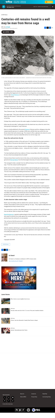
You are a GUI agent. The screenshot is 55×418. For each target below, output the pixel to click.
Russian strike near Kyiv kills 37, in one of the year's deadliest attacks (27, 310)
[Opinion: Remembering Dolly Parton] (5, 330)
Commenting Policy (46, 396)
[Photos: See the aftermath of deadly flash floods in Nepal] (5, 321)
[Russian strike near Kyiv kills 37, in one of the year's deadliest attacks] (5, 311)
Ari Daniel (8, 27)
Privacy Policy (34, 396)
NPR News (13, 308)
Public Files (44, 393)
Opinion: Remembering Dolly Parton (19, 330)
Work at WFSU (23, 396)
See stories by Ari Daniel (16, 261)
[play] (4, 6)
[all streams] (53, 6)
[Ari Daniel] (4, 258)
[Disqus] (27, 371)
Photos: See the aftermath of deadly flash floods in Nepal (24, 320)
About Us (22, 393)
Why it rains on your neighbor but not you (20, 299)
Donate (49, 2)
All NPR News (4, 14)
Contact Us (33, 393)
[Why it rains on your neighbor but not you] (5, 301)
